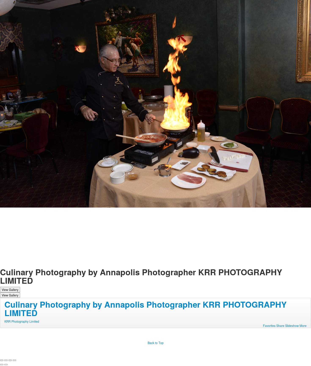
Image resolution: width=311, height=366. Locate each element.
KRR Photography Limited (21, 321)
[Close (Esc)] (1, 360)
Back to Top (156, 343)
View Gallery (10, 290)
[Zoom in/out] (14, 360)
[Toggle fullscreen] (10, 360)
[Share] (6, 360)
